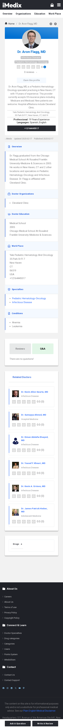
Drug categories (11, 638)
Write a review (45, 723)
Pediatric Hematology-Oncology (31, 62)
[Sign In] (52, 5)
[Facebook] (3, 688)
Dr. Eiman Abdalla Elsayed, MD (34, 439)
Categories (9, 644)
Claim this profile (31, 80)
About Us (8, 602)
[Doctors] (12, 5)
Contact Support (12, 680)
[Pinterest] (24, 688)
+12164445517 (31, 128)
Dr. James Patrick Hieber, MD (34, 510)
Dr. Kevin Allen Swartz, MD (34, 392)
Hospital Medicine (29, 419)
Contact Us (9, 675)
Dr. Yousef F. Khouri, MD (33, 463)
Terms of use (10, 607)
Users (7, 649)
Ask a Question (18, 723)
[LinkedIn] (11, 688)
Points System (11, 654)
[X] (16, 688)
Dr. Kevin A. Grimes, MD (33, 486)
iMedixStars (9, 659)
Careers (7, 596)
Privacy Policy (10, 612)
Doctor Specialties (13, 633)
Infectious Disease (30, 57)
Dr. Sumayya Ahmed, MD (33, 415)
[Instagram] (7, 688)
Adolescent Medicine (31, 516)
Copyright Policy (11, 618)
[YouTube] (20, 688)
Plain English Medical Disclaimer (39, 710)
